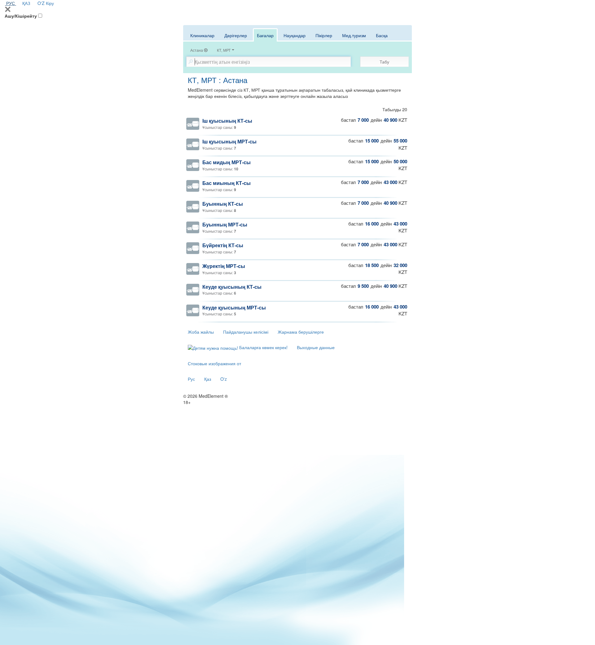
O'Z (41, 3)
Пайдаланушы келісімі (245, 332)
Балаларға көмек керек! (263, 347)
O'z (223, 379)
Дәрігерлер (235, 35)
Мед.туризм (354, 35)
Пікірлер (323, 35)
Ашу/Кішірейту (21, 16)
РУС (10, 3)
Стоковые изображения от (214, 363)
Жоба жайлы (201, 332)
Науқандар (295, 35)
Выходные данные (316, 347)
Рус (191, 379)
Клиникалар (202, 35)
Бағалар (265, 35)
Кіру (50, 3)
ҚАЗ (26, 3)
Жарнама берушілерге (301, 332)
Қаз (207, 379)
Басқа (382, 35)
